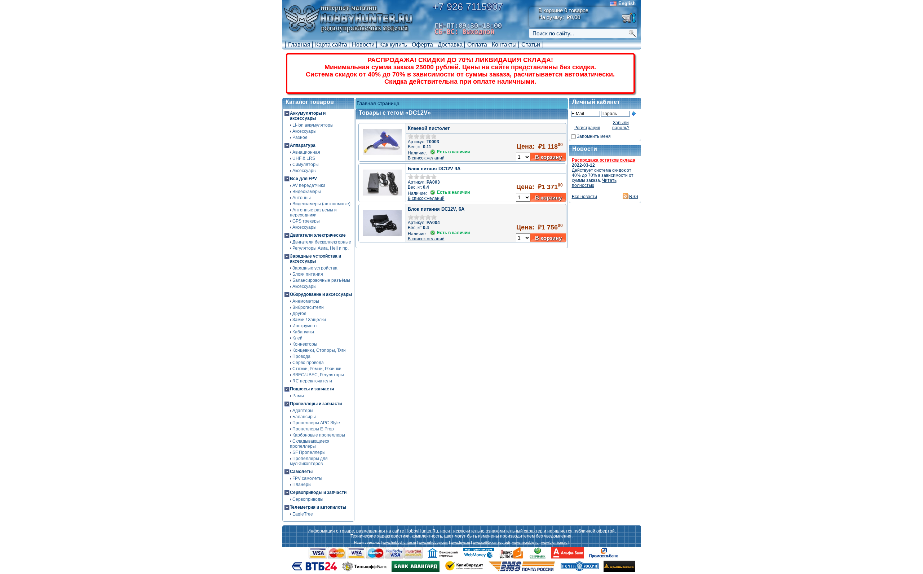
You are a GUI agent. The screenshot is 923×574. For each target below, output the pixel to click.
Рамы (298, 395)
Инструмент (304, 325)
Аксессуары (304, 131)
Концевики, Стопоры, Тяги (319, 350)
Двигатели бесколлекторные (321, 242)
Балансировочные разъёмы (321, 280)
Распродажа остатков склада (603, 160)
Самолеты (301, 471)
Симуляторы (305, 164)
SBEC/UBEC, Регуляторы (318, 374)
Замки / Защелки (309, 319)
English (627, 3)
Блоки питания (307, 274)
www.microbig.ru (525, 542)
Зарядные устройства (314, 268)
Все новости (584, 196)
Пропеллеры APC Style (316, 422)
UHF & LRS (303, 158)
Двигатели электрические (318, 235)
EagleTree (302, 514)
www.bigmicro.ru (554, 542)
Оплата (477, 44)
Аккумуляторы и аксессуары (308, 116)
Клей (297, 338)
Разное (300, 137)
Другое (299, 313)
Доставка (450, 44)
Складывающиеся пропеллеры (310, 444)
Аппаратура (302, 145)
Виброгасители (308, 307)
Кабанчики (303, 331)
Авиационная (306, 152)
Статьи (530, 44)
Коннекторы (304, 344)
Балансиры (304, 416)
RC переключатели (312, 381)
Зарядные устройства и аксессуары (315, 259)
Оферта (422, 44)
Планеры (302, 484)
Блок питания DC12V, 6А (436, 209)
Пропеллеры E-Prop (313, 428)
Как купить (393, 44)
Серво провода (308, 362)
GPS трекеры (306, 221)
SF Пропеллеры (309, 452)
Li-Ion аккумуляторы (313, 125)
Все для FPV (303, 178)
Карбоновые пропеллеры (318, 435)
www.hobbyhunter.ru (399, 542)
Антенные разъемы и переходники (313, 212)
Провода (301, 356)
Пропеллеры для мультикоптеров (309, 461)
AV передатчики (308, 185)
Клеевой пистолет (429, 128)
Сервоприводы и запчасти (318, 492)
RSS (633, 196)
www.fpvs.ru (460, 542)
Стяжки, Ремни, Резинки (316, 368)
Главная (299, 44)
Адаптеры (302, 410)
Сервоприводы (307, 499)
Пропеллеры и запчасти (316, 403)
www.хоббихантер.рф (491, 542)
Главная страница (378, 103)
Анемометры (305, 301)
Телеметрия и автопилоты (318, 507)
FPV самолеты (307, 478)
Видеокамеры (306, 191)
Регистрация (587, 127)
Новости (363, 44)
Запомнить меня (594, 136)
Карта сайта (331, 44)
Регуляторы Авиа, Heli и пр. (320, 248)
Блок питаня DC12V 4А (434, 168)
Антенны (301, 197)
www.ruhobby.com (433, 542)
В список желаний (426, 158)
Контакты (504, 44)
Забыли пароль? (621, 125)
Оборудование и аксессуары (321, 294)
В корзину (548, 157)
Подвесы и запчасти (312, 388)
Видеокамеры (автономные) (321, 203)
